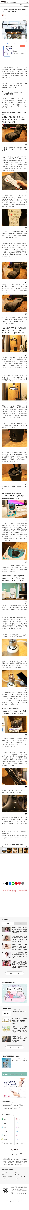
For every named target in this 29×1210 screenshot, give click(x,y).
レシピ (5, 1131)
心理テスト (16, 1108)
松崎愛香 (7, 831)
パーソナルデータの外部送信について (17, 1199)
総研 (5, 1119)
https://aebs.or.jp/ (16, 1195)
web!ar (16, 1172)
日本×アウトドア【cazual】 (20, 1176)
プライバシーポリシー (12, 1201)
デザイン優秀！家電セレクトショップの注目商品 (14, 890)
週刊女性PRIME (5, 1172)
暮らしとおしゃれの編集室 (7, 1176)
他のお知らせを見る (14, 1047)
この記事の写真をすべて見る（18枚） (14, 844)
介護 (22, 1105)
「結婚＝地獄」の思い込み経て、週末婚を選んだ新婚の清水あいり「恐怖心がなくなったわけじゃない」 (19, 938)
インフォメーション (8, 1143)
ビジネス (5, 4)
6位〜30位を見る (14, 973)
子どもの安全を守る (6, 1105)
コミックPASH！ (5, 1179)
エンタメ (11, 4)
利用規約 (6, 1199)
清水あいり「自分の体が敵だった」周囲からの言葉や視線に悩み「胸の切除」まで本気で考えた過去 (19, 930)
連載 (5, 1123)
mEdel (3, 1174)
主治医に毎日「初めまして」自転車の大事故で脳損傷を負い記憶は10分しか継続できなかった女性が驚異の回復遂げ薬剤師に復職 (19, 965)
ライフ (26, 4)
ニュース (6, 1127)
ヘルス (16, 4)
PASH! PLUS (17, 1174)
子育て (21, 4)
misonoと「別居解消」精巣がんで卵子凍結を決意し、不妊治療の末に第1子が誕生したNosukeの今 (19, 955)
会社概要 (19, 1201)
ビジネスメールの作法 (7, 1108)
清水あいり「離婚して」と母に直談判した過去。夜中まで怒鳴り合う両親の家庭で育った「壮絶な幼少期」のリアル (19, 947)
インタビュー (16, 1105)
